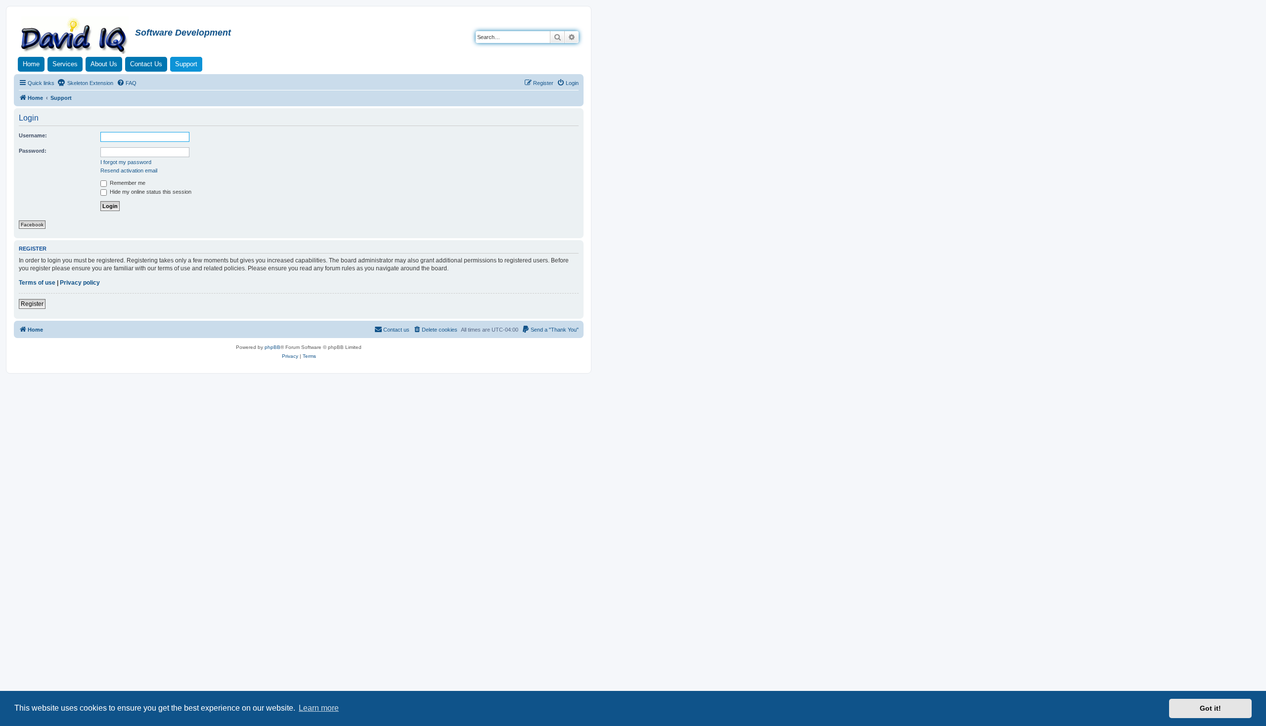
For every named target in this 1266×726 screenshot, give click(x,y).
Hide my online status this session (149, 192)
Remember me (126, 183)
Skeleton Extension (89, 83)
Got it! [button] (1210, 708)
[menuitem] (126, 83)
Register (32, 303)
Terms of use (37, 282)
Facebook (32, 224)
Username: (33, 135)
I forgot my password (125, 162)
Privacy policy (80, 282)
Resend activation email (128, 170)
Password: (32, 151)
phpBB (272, 347)
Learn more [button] (319, 708)
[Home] (75, 36)
